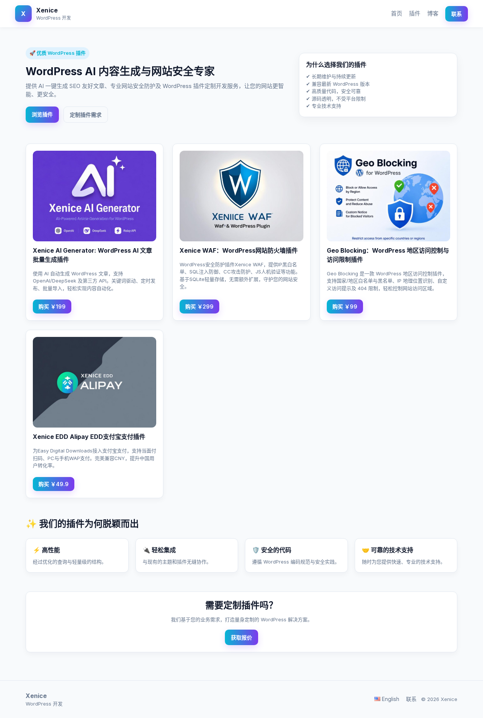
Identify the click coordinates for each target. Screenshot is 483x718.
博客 (432, 13)
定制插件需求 (86, 114)
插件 (414, 13)
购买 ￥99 (344, 306)
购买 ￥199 (52, 306)
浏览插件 (42, 114)
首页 (396, 13)
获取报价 (241, 637)
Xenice (47, 10)
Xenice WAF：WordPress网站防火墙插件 (239, 250)
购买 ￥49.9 (53, 484)
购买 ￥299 (199, 306)
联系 (456, 14)
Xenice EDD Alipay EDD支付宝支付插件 (89, 436)
